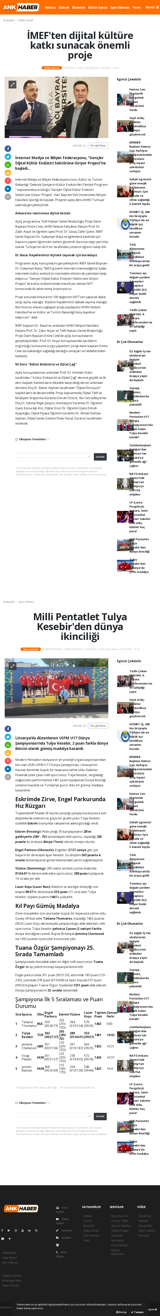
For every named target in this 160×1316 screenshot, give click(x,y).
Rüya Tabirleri (147, 1230)
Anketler (143, 1221)
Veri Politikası (10, 1262)
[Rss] (38, 1230)
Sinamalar (117, 1235)
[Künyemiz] (58, 1245)
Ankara (50, 7)
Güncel (64, 7)
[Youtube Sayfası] (24, 1230)
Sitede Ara (145, 1216)
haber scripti (7, 1311)
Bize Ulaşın (61, 1254)
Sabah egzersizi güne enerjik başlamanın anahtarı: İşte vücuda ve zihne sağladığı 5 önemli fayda (140, 191)
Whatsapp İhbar (11, 1280)
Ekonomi (78, 7)
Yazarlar (66, 1230)
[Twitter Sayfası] (10, 1230)
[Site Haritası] (4, 1238)
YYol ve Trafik (119, 1221)
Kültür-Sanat (97, 7)
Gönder (100, 456)
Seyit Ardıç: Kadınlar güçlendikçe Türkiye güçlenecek (137, 126)
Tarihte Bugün (120, 1230)
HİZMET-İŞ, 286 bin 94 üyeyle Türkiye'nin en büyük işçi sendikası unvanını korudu (139, 224)
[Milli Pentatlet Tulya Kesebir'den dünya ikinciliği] (56, 688)
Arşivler (66, 1237)
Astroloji (144, 1235)
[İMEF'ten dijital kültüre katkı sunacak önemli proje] (56, 107)
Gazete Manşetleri (117, 1252)
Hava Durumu (119, 1216)
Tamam (138, 1312)
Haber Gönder (10, 1285)
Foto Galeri (62, 1210)
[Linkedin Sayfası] (31, 1230)
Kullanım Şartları (12, 1275)
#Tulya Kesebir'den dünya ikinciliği (36, 1087)
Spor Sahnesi (119, 7)
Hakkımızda (9, 1253)
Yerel (136, 7)
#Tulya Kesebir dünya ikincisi (77, 1087)
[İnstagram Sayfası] (17, 1230)
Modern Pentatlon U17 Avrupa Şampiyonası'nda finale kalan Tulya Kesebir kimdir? (141, 425)
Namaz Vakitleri (120, 1226)
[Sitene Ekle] (11, 1238)
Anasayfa (9, 20)
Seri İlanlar (117, 1240)
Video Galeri (62, 1221)
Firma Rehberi (119, 1245)
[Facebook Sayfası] (3, 1230)
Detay (122, 1312)
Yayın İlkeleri (9, 1257)
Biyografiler (146, 1226)
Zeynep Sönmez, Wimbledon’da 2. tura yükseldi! (139, 396)
